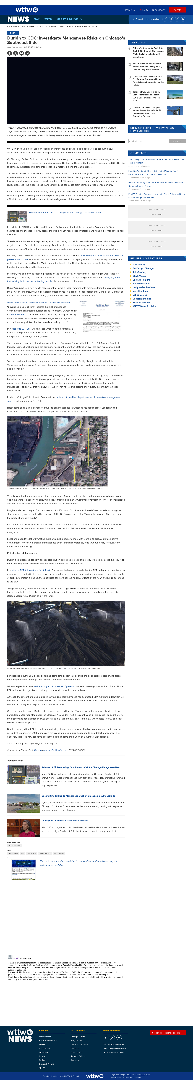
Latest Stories (45, 1036)
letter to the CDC (19, 314)
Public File (137, 1077)
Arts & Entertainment (16, 26)
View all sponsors (157, 214)
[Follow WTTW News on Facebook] (165, 19)
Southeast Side (15, 845)
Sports (94, 26)
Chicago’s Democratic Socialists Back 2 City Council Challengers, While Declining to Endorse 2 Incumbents (148, 52)
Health (62, 26)
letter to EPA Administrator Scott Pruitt (31, 570)
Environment (45, 853)
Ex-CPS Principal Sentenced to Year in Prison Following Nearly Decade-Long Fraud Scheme (147, 66)
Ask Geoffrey (140, 272)
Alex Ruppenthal (14, 46)
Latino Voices (140, 295)
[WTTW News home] (18, 19)
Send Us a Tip (77, 1052)
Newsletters (155, 19)
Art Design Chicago (143, 268)
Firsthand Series (141, 283)
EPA (22, 853)
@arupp (37, 750)
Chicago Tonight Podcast (113, 1044)
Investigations (140, 291)
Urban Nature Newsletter (113, 1052)
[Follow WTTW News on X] (171, 19)
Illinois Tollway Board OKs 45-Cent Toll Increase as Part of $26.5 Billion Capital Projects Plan (147, 96)
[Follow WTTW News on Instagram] (177, 19)
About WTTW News (79, 1044)
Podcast (139, 19)
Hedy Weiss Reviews (144, 287)
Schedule (46, 1076)
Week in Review (141, 302)
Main (37, 19)
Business (30, 26)
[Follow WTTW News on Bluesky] (183, 19)
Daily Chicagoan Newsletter (114, 1048)
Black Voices (139, 276)
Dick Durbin (59, 853)
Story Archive (67, 19)
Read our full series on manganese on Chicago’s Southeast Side (64, 212)
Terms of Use (127, 1077)
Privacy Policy (116, 1077)
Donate (177, 9)
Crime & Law (41, 26)
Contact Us (75, 1048)
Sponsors (75, 1060)
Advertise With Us (78, 1056)
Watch (49, 19)
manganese (13, 853)
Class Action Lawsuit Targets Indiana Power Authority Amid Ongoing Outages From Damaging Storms (147, 112)
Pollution (32, 853)
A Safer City (139, 264)
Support (76, 1076)
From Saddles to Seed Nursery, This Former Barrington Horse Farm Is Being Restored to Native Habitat (148, 81)
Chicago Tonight (141, 279)
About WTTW (65, 1076)
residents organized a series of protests (54, 686)
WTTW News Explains (145, 306)
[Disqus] (66, 918)
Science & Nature (82, 26)
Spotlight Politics (142, 298)
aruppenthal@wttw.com (55, 750)
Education (53, 26)
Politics (70, 26)
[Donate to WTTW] (94, 1076)
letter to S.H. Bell (21, 328)
